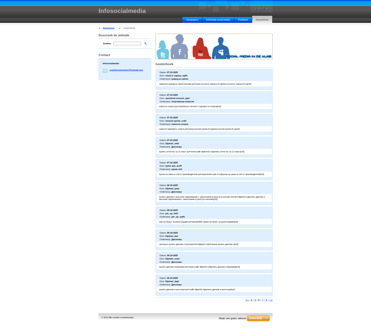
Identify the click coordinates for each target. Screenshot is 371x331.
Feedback (243, 20)
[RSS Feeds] (267, 9)
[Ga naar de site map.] (260, 9)
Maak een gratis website (232, 318)
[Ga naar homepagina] (256, 9)
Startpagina (192, 20)
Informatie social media (218, 20)
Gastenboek (262, 20)
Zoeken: (107, 43)
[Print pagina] (264, 9)
